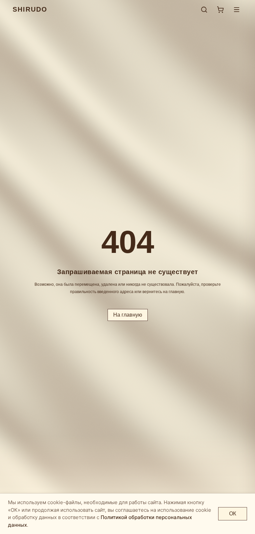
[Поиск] (204, 9)
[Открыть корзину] (220, 9)
